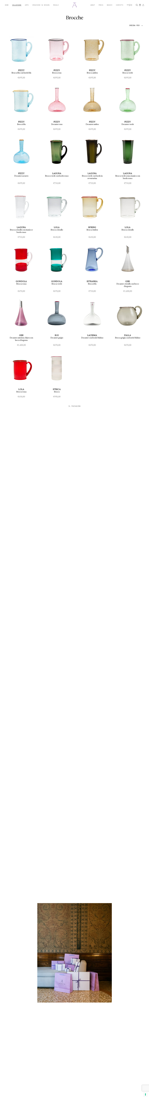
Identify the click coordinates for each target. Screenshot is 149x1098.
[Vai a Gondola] (21, 268)
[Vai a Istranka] (92, 268)
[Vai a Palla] (127, 322)
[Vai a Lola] (56, 214)
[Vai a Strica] (56, 375)
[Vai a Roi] (56, 322)
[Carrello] (140, 5)
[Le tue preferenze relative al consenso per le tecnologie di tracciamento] (145, 1094)
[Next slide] (108, 953)
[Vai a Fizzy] (21, 56)
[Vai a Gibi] (127, 268)
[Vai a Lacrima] (92, 322)
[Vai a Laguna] (56, 160)
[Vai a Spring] (92, 214)
